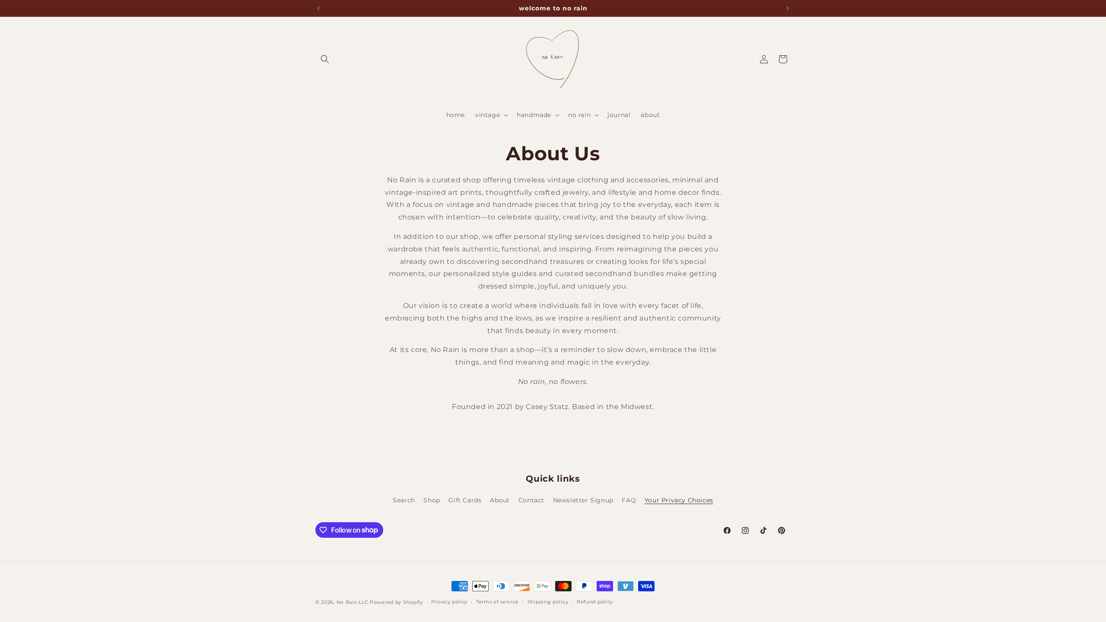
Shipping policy (548, 602)
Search (404, 500)
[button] (324, 59)
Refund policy (595, 602)
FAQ (629, 500)
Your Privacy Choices (679, 500)
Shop (431, 500)
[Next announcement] (787, 8)
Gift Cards (464, 500)
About (500, 500)
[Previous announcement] (318, 8)
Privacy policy (449, 602)
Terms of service (497, 602)
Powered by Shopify (396, 602)
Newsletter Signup (583, 500)
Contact (531, 500)
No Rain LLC (353, 602)
